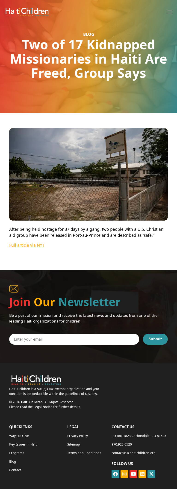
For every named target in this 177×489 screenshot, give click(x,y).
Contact (15, 470)
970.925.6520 (122, 444)
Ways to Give (19, 436)
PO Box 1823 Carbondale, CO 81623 (139, 436)
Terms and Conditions (84, 453)
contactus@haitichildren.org (134, 453)
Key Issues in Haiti (23, 444)
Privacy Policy (77, 436)
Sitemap (73, 444)
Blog (12, 461)
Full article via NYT (26, 245)
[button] (168, 12)
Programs (16, 453)
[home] (27, 12)
